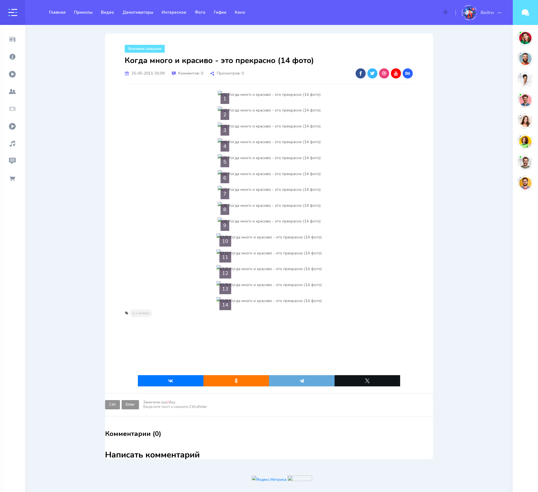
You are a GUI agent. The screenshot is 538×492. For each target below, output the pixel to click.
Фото (200, 12)
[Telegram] (302, 380)
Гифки (220, 12)
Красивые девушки (144, 48)
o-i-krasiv (141, 313)
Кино (240, 12)
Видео (107, 12)
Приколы (83, 12)
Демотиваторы (137, 12)
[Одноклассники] (236, 380)
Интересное (174, 12)
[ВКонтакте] (170, 380)
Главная (57, 12)
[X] (367, 380)
